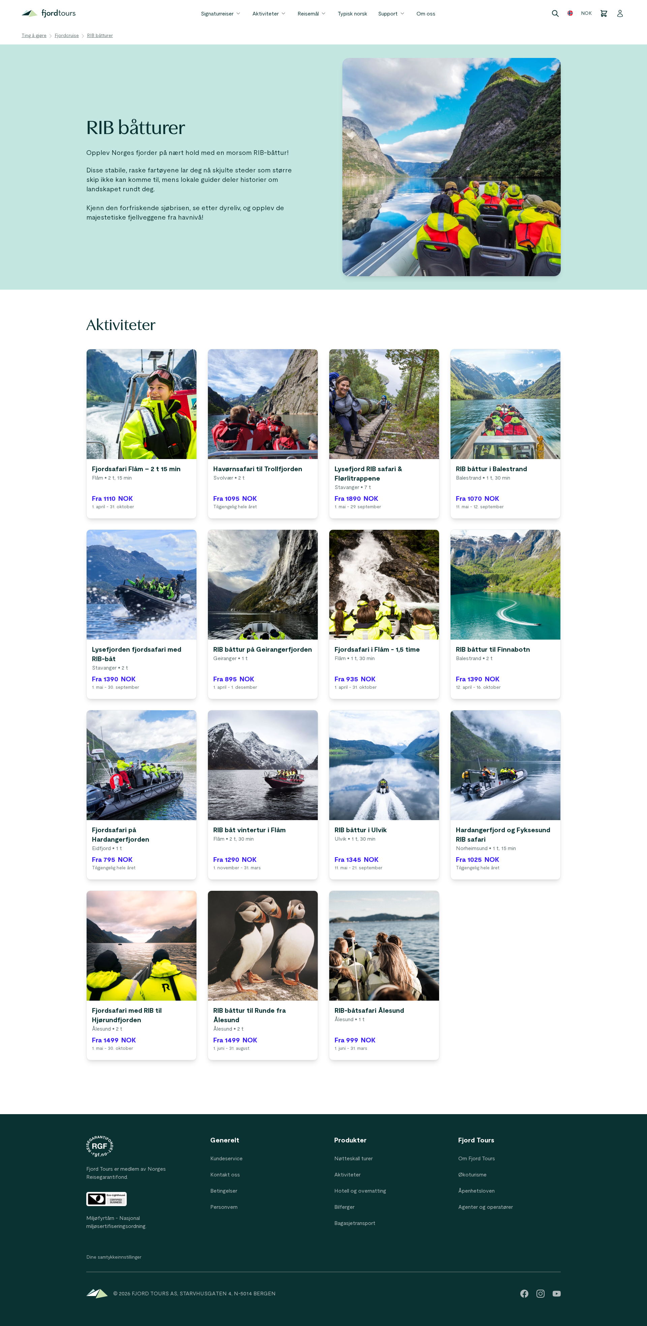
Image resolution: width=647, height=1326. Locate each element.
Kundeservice (226, 1158)
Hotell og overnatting (360, 1191)
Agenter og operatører (485, 1207)
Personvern (224, 1207)
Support (388, 14)
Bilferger (344, 1207)
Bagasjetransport (354, 1223)
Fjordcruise (67, 35)
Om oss (426, 14)
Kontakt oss (225, 1174)
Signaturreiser (217, 14)
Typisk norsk (352, 14)
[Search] (555, 13)
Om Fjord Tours (476, 1158)
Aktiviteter (265, 14)
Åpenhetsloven (476, 1191)
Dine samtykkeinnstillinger (114, 1257)
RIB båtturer (100, 35)
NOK (586, 13)
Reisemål (308, 14)
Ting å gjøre (34, 35)
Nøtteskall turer (353, 1158)
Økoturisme (472, 1174)
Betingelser (223, 1191)
